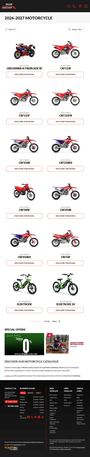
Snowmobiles (54, 408)
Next (55, 321)
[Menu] (85, 6)
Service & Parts (79, 411)
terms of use (55, 449)
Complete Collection (53, 431)
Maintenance (81, 415)
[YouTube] (35, 417)
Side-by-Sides (54, 403)
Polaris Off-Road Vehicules (54, 423)
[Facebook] (28, 417)
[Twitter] (32, 417)
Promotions (80, 408)
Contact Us (80, 395)
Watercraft (53, 410)
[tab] (23, 392)
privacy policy (81, 447)
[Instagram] (39, 417)
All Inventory (53, 395)
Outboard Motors (52, 414)
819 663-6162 (13, 406)
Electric (52, 405)
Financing (67, 405)
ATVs (51, 400)
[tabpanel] (32, 405)
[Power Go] (24, 448)
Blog (78, 397)
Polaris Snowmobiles (54, 427)
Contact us (9, 376)
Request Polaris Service (81, 423)
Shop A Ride (17, 445)
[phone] (74, 6)
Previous (37, 321)
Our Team (80, 400)
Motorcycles (53, 397)
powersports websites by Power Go (33, 442)
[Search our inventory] (69, 6)
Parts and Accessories (80, 418)
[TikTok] (42, 417)
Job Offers (80, 403)
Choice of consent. (65, 449)
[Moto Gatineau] (9, 6)
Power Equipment (53, 418)
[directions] (80, 6)
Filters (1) (11, 29)
